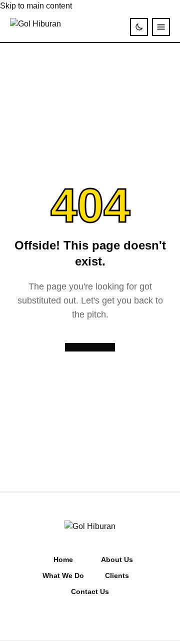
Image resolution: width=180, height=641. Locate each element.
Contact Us (90, 592)
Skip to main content (36, 6)
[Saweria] (118, 616)
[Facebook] (76, 616)
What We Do (63, 576)
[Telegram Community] (104, 616)
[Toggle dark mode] (139, 27)
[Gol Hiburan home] (35, 27)
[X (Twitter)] (90, 616)
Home (63, 560)
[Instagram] (62, 616)
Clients (117, 576)
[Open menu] (161, 27)
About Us (117, 560)
